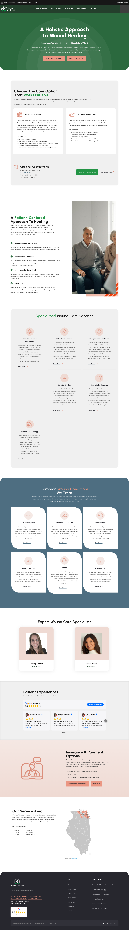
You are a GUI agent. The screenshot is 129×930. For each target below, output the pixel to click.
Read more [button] (28, 727)
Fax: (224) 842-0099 (35, 899)
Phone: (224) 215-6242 (19, 899)
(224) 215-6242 (25, 173)
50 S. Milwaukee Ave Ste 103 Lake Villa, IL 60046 (26, 897)
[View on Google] (27, 715)
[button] (42, 9)
